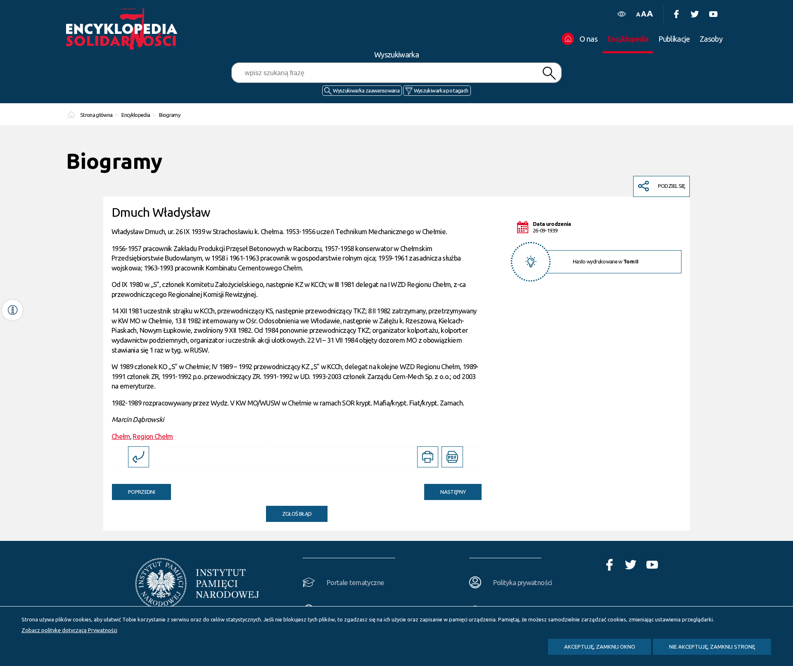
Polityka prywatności (522, 582)
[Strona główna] (124, 29)
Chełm (121, 436)
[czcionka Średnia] (643, 14)
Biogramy (169, 115)
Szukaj (549, 73)
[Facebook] (676, 14)
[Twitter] (694, 14)
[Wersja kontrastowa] (621, 14)
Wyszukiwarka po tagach (441, 90)
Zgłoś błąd (297, 514)
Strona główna (96, 115)
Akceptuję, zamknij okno (599, 646)
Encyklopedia (135, 115)
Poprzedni (133, 489)
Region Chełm (153, 436)
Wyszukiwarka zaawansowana (366, 90)
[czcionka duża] (650, 13)
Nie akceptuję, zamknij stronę (712, 646)
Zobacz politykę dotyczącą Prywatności (69, 630)
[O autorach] (12, 310)
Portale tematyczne (355, 582)
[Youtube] (713, 14)
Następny (444, 489)
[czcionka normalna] (638, 14)
